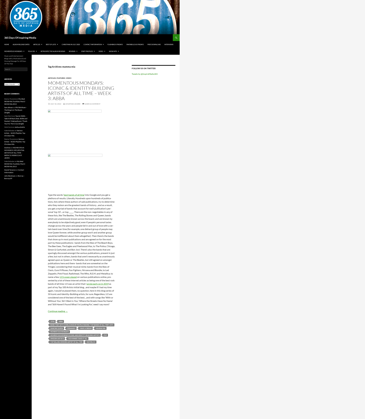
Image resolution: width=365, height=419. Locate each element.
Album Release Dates (21, 44)
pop (105, 335)
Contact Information (93, 44)
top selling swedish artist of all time (66, 342)
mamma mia (101, 328)
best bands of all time (74, 194)
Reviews (72, 51)
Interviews (168, 44)
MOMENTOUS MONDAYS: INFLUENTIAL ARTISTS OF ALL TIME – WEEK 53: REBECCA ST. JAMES (14, 153)
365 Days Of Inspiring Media (20, 37)
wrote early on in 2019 (98, 283)
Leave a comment (92, 104)
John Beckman (9, 176)
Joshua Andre (20, 127)
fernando (71, 328)
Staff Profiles (87, 51)
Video (101, 51)
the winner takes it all (77, 338)
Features (61, 78)
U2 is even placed (68, 277)
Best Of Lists (51, 44)
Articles (36, 44)
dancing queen (56, 328)
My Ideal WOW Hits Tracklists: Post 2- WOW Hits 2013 (15, 101)
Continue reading (58, 311)
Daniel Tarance (9, 170)
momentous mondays (59, 332)
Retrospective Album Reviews (53, 51)
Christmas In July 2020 (71, 44)
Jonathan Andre (72, 104)
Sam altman (8, 107)
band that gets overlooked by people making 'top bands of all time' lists (81, 325)
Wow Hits (113, 51)
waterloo (91, 342)
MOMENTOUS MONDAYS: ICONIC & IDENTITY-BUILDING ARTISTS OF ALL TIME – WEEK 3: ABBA (81, 90)
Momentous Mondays (13, 51)
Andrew (7, 148)
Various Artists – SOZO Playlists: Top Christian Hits (14, 133)
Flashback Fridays (115, 44)
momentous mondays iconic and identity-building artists (75, 335)
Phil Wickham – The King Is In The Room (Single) (15, 110)
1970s (52, 321)
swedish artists (57, 338)
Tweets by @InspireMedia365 (145, 74)
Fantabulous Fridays (135, 44)
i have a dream (86, 328)
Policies (31, 51)
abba (61, 321)
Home (6, 44)
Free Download (154, 44)
